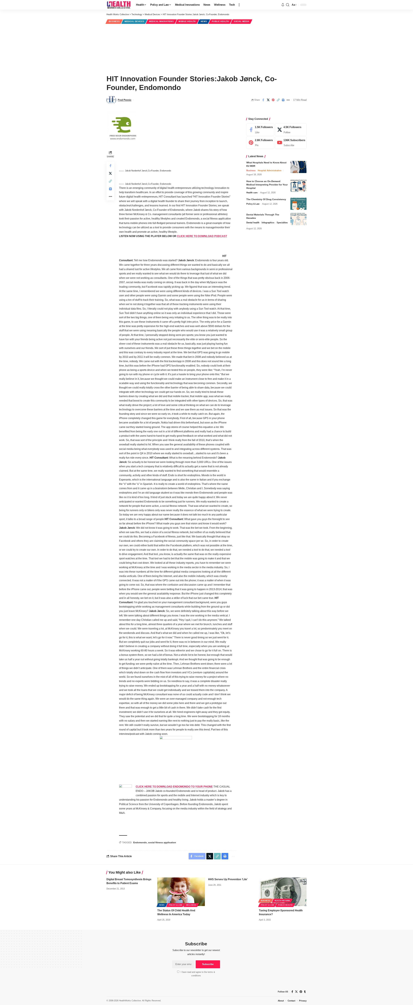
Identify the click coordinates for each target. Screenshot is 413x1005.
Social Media (241, 21)
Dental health (252, 222)
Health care (251, 192)
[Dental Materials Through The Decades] (298, 219)
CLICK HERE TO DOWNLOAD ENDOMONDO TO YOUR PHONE (174, 786)
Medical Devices (134, 21)
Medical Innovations (161, 21)
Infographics (268, 222)
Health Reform (282, 900)
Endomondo (140, 842)
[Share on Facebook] (263, 100)
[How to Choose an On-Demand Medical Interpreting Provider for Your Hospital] (298, 186)
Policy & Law (252, 204)
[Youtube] (291, 143)
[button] (239, 5)
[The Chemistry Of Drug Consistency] (298, 204)
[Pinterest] (260, 143)
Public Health (220, 21)
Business (114, 21)
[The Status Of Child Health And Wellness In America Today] (181, 891)
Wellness (191, 905)
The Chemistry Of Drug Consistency (266, 199)
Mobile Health (187, 21)
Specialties (282, 222)
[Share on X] (268, 100)
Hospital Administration (270, 170)
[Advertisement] (206, 48)
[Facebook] (260, 130)
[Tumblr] (305, 992)
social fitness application (162, 842)
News (204, 21)
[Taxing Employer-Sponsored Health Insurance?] (283, 891)
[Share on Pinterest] (273, 100)
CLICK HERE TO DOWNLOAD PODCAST (202, 236)
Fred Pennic (124, 100)
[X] (291, 130)
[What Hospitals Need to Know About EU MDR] (298, 167)
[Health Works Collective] (118, 5)
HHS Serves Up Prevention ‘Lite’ (228, 879)
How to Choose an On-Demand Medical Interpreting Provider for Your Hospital (267, 184)
